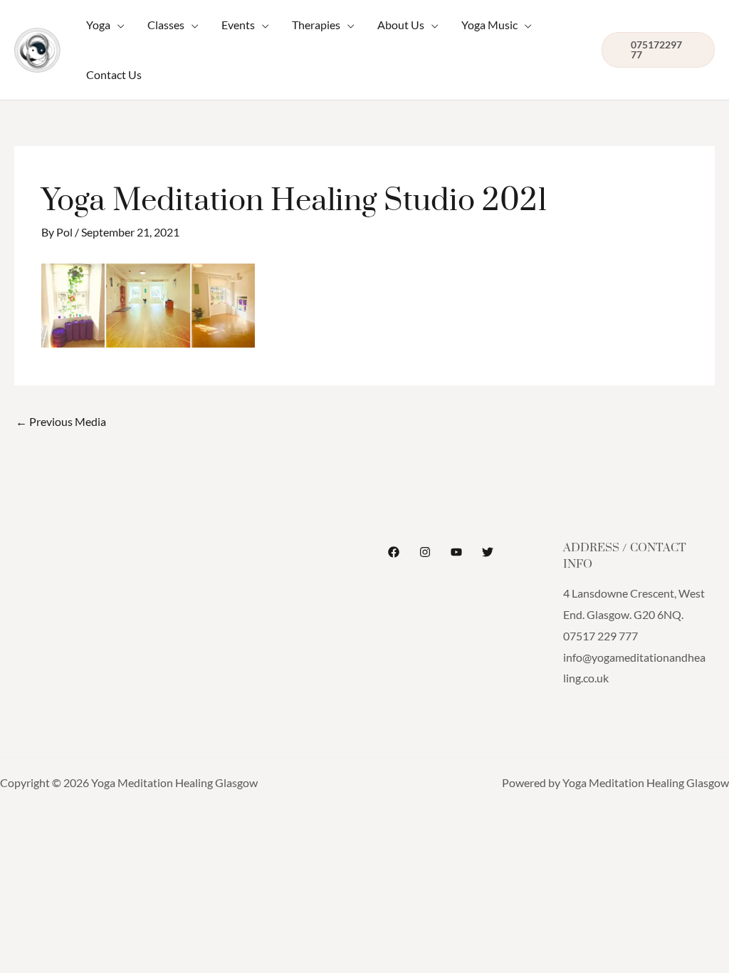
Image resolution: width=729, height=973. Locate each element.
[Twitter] (487, 552)
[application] (117, 25)
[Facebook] (393, 552)
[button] (105, 25)
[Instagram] (425, 552)
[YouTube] (456, 552)
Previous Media (61, 421)
